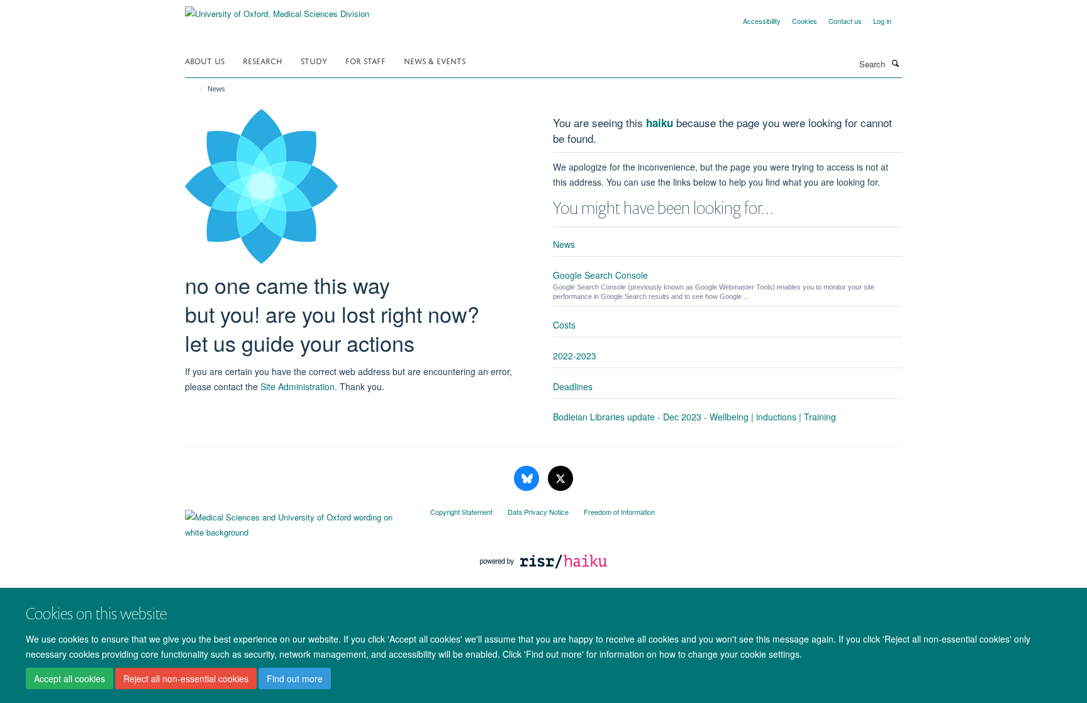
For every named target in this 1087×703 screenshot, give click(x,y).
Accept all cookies (69, 678)
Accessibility (762, 21)
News (564, 244)
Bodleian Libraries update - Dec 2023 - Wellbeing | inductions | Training (694, 416)
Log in (882, 21)
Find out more (295, 678)
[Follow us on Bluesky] (528, 479)
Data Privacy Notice (538, 512)
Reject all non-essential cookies (185, 678)
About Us (205, 60)
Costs (564, 324)
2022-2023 (574, 355)
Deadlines (573, 386)
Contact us (845, 21)
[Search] (895, 63)
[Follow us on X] (560, 479)
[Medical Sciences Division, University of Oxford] (298, 521)
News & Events (434, 60)
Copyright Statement (461, 512)
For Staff (365, 60)
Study (314, 60)
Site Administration (297, 386)
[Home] (196, 89)
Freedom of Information (619, 512)
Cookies (804, 21)
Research (262, 60)
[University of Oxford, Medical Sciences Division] (277, 9)
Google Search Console (600, 275)
